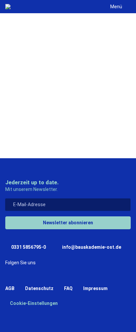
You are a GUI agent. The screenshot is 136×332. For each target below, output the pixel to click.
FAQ (68, 288)
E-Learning (75, 128)
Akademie (75, 113)
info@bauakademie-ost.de (91, 247)
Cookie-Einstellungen (33, 303)
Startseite (35, 113)
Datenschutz (39, 288)
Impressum (95, 288)
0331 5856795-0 (28, 247)
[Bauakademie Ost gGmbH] (8, 6)
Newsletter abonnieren (68, 222)
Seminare (34, 128)
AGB (10, 288)
